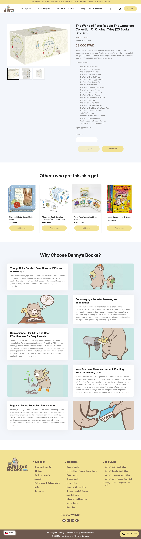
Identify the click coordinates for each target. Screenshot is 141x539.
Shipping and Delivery (55, 533)
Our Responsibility (42, 475)
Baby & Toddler (73, 467)
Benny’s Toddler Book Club (116, 471)
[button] (27, 8)
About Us (38, 479)
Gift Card (38, 471)
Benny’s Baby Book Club (115, 467)
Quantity (79, 134)
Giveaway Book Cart (43, 467)
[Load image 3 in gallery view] (39, 74)
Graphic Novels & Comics (77, 491)
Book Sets (70, 507)
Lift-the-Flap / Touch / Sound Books (81, 471)
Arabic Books (72, 503)
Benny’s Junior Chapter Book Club (117, 484)
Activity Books (72, 495)
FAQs (36, 487)
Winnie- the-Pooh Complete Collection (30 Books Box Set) (53, 218)
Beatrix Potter (83, 37)
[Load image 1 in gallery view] (13, 74)
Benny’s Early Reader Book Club (118, 479)
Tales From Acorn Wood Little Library (85, 218)
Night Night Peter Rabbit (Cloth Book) (21, 218)
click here (125, 392)
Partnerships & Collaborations (47, 483)
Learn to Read (72, 483)
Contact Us (39, 491)
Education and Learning (76, 499)
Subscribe (130, 9)
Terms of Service (87, 533)
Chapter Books (72, 479)
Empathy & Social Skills (76, 487)
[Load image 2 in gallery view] (26, 74)
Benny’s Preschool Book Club (117, 475)
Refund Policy (72, 533)
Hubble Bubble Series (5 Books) (119, 217)
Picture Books (72, 475)
